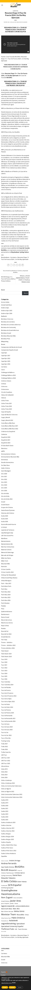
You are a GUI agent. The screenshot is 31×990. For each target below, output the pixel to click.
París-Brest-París (6, 586)
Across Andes (5, 302)
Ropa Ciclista (5, 625)
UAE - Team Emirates (21, 929)
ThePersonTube (7, 929)
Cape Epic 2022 (5, 358)
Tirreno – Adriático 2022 (8, 645)
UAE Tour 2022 (5, 760)
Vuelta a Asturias (6, 825)
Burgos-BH (20, 870)
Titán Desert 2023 (6, 656)
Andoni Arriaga (14, 860)
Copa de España (6, 412)
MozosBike (20, 915)
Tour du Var (4, 732)
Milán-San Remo (6, 558)
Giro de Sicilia (5, 496)
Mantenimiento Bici (7, 544)
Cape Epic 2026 (5, 364)
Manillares (4, 538)
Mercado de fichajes (7, 555)
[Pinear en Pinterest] (20, 265)
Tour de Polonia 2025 (7, 713)
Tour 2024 (4, 673)
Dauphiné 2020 (5, 437)
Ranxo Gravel (5, 617)
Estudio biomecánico (7, 462)
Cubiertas (4, 434)
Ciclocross (4, 386)
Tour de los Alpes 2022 (8, 701)
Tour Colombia (5, 682)
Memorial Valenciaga (7, 552)
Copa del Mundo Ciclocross (9, 415)
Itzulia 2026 (4, 521)
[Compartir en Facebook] (11, 265)
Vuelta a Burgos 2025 (7, 839)
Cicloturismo (5, 389)
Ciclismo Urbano (6, 381)
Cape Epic (4, 353)
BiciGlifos (9, 77)
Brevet (3, 344)
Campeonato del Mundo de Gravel (11, 347)
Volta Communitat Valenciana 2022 (11, 794)
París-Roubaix (5, 603)
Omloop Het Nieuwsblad (8, 575)
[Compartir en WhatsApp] (8, 265)
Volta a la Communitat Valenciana (11, 786)
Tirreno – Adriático (6, 642)
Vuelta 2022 (4, 811)
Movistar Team (8, 914)
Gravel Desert (5, 505)
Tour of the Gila (5, 738)
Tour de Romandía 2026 (8, 721)
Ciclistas (3, 384)
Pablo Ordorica (18, 917)
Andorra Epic (5, 308)
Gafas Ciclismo (5, 468)
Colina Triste (5, 400)
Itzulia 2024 (4, 516)
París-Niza (4, 589)
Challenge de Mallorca (7, 372)
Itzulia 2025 (4, 519)
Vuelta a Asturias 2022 (7, 831)
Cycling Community (6, 875)
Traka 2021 (4, 744)
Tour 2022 (4, 668)
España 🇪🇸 (4, 972)
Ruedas (3, 628)
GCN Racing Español (7, 888)
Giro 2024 (4, 485)
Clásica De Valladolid (7, 395)
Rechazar (12, 987)
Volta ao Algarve (6, 789)
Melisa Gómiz (19, 911)
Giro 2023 (4, 482)
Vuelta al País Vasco (7, 848)
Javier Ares (15, 900)
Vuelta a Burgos (6, 834)
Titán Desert (5, 651)
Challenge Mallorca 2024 (8, 378)
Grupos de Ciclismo (7, 507)
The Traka (4, 640)
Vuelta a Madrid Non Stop (9, 845)
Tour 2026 (4, 679)
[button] (2, 5)
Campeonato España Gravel (9, 350)
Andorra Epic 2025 (6, 310)
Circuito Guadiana (6, 392)
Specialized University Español (12, 926)
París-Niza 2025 (5, 597)
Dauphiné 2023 (5, 443)
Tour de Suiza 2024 (7, 727)
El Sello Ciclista (9, 881)
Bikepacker (13, 870)
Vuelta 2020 (4, 805)
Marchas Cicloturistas (7, 547)
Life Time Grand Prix (7, 535)
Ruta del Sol (4, 631)
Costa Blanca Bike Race (8, 423)
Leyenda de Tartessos (7, 530)
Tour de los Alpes (6, 699)
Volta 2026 (4, 777)
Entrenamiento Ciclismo (8, 454)
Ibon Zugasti (7, 897)
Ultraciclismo (5, 766)
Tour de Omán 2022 (7, 707)
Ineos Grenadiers (17, 897)
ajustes (14, 982)
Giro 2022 (4, 479)
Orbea (27, 915)
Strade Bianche (5, 637)
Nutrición (4, 566)
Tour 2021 (4, 665)
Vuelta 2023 (4, 814)
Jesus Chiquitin (5, 903)
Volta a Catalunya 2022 (8, 783)
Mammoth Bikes (6, 909)
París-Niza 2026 (5, 600)
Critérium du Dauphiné (8, 431)
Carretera (15, 10)
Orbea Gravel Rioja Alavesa (9, 578)
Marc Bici (16, 909)
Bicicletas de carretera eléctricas (11, 324)
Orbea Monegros (6, 580)
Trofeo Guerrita (6, 752)
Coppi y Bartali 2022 (7, 420)
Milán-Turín (4, 561)
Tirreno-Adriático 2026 (8, 648)
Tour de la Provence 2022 (8, 696)
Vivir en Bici (3, 931)
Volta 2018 (4, 769)
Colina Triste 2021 (6, 403)
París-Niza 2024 (5, 595)
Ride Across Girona (7, 623)
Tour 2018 (4, 659)
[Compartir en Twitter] (14, 265)
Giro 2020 (4, 474)
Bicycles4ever (23, 22)
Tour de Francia (6, 690)
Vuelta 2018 (4, 800)
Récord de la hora (6, 620)
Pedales (3, 606)
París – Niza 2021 (6, 583)
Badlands (4, 316)
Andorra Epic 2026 (6, 313)
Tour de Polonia (6, 710)
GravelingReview (9, 890)
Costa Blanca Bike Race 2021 (9, 426)
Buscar (3, 290)
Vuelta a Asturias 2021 (7, 828)
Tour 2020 (4, 662)
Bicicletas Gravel (6, 333)
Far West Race (5, 465)
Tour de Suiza (5, 724)
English (3, 975)
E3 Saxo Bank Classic (7, 445)
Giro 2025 (4, 488)
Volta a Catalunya (6, 780)
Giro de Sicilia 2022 (6, 499)
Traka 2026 (4, 749)
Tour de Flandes (6, 687)
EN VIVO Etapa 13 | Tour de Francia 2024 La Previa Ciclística (8, 279)
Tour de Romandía (6, 715)
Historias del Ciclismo (7, 513)
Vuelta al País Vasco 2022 (8, 850)
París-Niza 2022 (5, 592)
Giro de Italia (5, 493)
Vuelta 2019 (4, 803)
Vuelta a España (6, 842)
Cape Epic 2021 (5, 355)
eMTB (3, 451)
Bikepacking (4, 341)
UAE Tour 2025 (5, 763)
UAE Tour (4, 755)
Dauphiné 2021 (5, 440)
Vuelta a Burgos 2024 (7, 836)
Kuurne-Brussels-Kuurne (8, 524)
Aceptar (5, 987)
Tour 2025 (4, 676)
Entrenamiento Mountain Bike (10, 457)
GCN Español (14, 884)
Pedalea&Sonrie (4, 920)
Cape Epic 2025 (5, 361)
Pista (2, 609)
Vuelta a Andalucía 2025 (8, 822)
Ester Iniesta (21, 881)
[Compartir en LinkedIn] (22, 265)
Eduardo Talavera (8, 878)
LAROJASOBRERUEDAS (22, 906)
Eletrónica (4, 448)
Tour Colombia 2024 (7, 685)
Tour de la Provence (7, 693)
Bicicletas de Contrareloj (8, 327)
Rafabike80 (13, 920)
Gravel (3, 502)
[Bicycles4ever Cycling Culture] (15, 5)
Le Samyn (4, 527)
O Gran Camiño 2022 (7, 572)
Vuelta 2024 (4, 817)
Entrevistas (4, 460)
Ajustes (19, 987)
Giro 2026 (4, 490)
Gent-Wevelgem (6, 471)
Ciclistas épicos (20, 873)
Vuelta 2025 (4, 820)
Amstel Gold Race (6, 305)
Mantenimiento (5, 541)
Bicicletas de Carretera (8, 322)
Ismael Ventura (5, 901)
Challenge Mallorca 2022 (8, 375)
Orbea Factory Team (6, 918)
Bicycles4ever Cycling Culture (20, 252)
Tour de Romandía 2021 (8, 718)
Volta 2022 (4, 772)
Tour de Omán (5, 704)
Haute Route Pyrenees (8, 510)
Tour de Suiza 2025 (7, 730)
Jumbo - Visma (14, 903)
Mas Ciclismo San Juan (7, 911)
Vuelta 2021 (4, 808)
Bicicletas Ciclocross (7, 319)
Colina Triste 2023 (6, 409)
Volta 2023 (4, 775)
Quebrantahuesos (6, 611)
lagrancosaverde (8, 906)
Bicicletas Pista (5, 339)
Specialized (20, 924)
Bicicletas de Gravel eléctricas (10, 330)
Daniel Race (17, 875)
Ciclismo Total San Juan (7, 873)
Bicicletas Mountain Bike (8, 336)
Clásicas (3, 398)
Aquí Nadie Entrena (7, 867)
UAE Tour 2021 (5, 758)
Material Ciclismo (6, 550)
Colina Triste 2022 (6, 406)
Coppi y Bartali (5, 417)
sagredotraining (8, 923)
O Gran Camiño (5, 569)
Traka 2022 (4, 746)
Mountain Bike (5, 564)
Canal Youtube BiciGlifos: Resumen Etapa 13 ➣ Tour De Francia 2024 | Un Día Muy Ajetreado (15, 59)
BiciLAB (4, 870)
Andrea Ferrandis (8, 863)
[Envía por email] (17, 265)
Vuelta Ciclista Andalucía (8, 853)
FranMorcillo (4, 885)
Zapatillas (4, 856)
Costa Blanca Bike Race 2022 (9, 429)
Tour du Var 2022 (6, 735)
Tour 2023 (4, 670)
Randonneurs (5, 614)
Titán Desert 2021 (6, 654)
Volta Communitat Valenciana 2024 (11, 797)
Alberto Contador (5, 860)
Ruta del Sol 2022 (6, 634)
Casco (3, 370)
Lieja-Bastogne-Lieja (7, 533)
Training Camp (5, 741)
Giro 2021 (4, 476)
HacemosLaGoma (10, 894)
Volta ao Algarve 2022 (7, 791)
